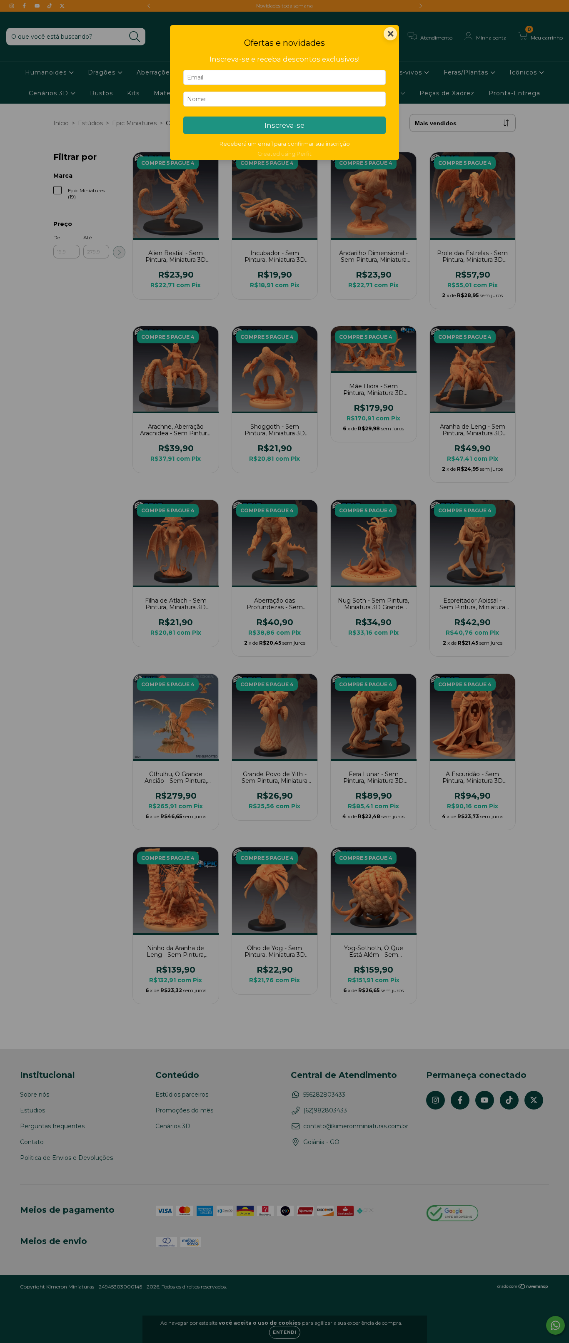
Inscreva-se (284, 125)
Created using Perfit (284, 154)
